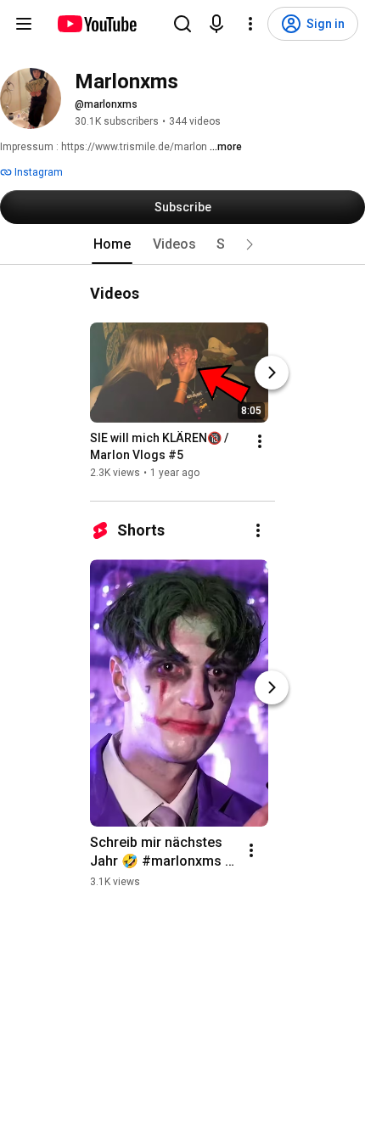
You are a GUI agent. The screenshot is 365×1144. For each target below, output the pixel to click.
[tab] (112, 244)
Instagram (37, 172)
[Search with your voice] (216, 24)
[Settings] (250, 24)
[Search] (182, 24)
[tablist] (182, 244)
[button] (249, 244)
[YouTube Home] (96, 24)
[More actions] (260, 441)
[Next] (272, 373)
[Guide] (24, 24)
